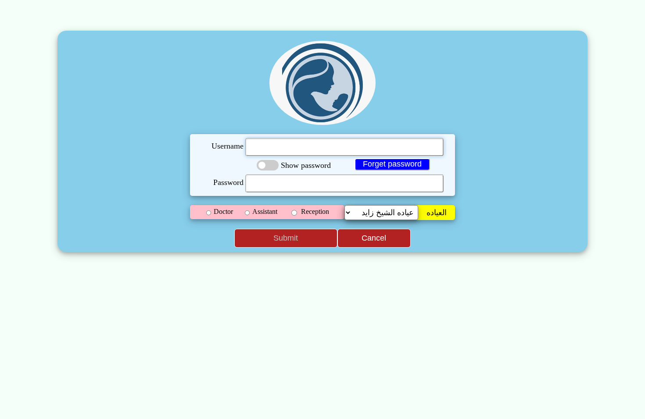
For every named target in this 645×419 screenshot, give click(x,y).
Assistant (264, 211)
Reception (315, 211)
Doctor (223, 211)
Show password (306, 165)
